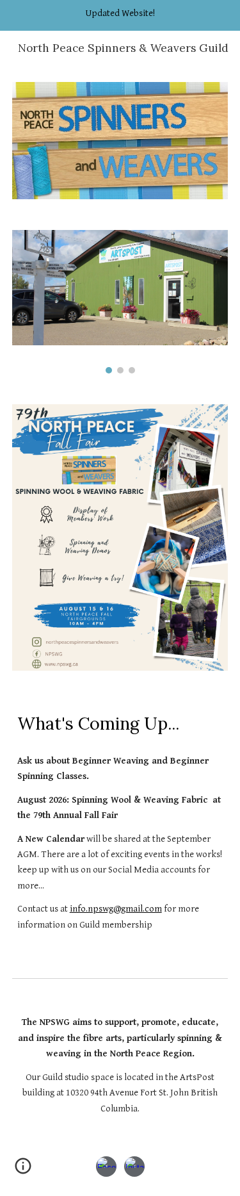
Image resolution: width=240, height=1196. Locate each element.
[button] (23, 1170)
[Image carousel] (120, 301)
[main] (120, 722)
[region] (120, 15)
